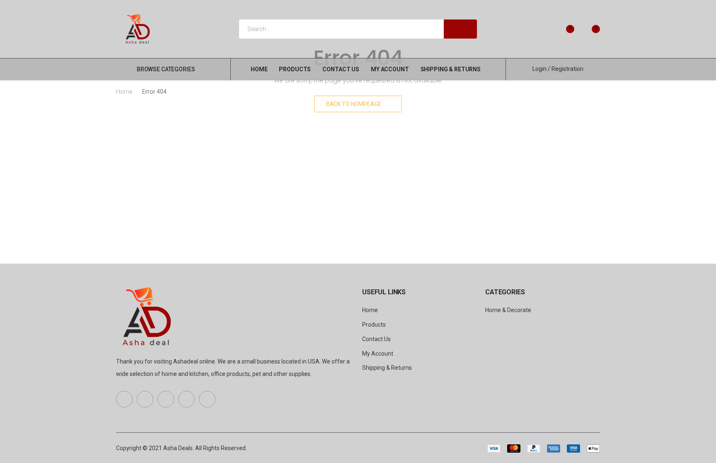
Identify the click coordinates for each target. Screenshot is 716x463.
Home (259, 69)
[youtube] (186, 399)
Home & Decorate (508, 310)
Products (295, 69)
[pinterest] (165, 399)
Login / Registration (557, 68)
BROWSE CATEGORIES (166, 69)
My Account (390, 69)
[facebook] (124, 399)
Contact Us (340, 69)
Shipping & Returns (451, 69)
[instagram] (207, 399)
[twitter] (145, 399)
